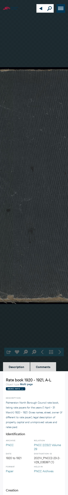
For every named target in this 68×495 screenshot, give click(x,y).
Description (16, 367)
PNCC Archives (43, 471)
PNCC (10, 445)
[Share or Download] (8, 352)
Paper (9, 471)
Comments (43, 367)
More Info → (15, 388)
